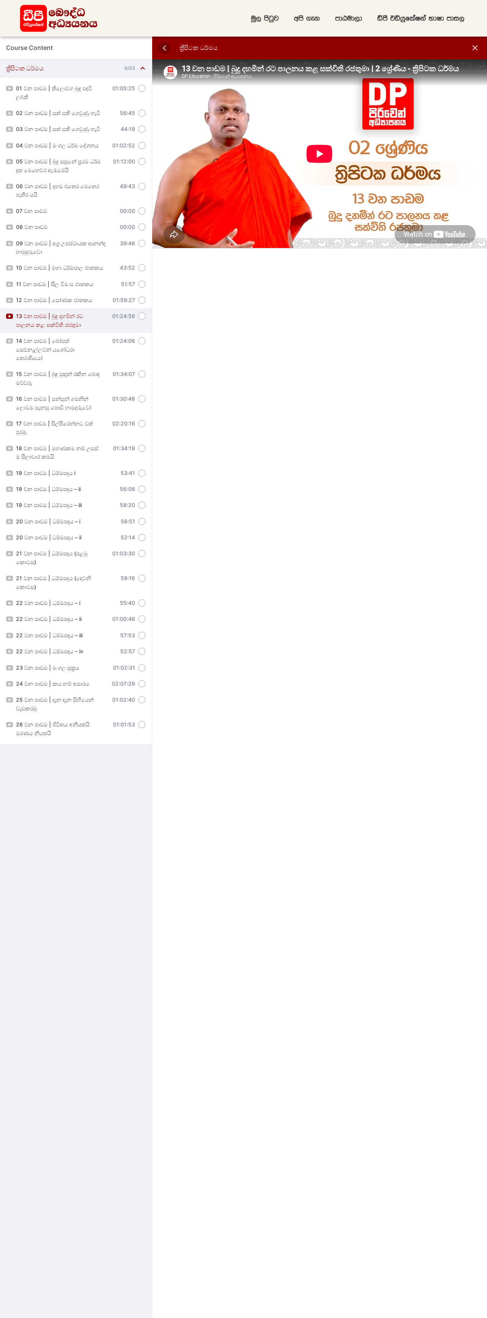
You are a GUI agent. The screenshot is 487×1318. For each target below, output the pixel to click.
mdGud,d (348, 18)
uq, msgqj (265, 18)
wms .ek (307, 18)
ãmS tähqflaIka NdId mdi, (421, 18)
